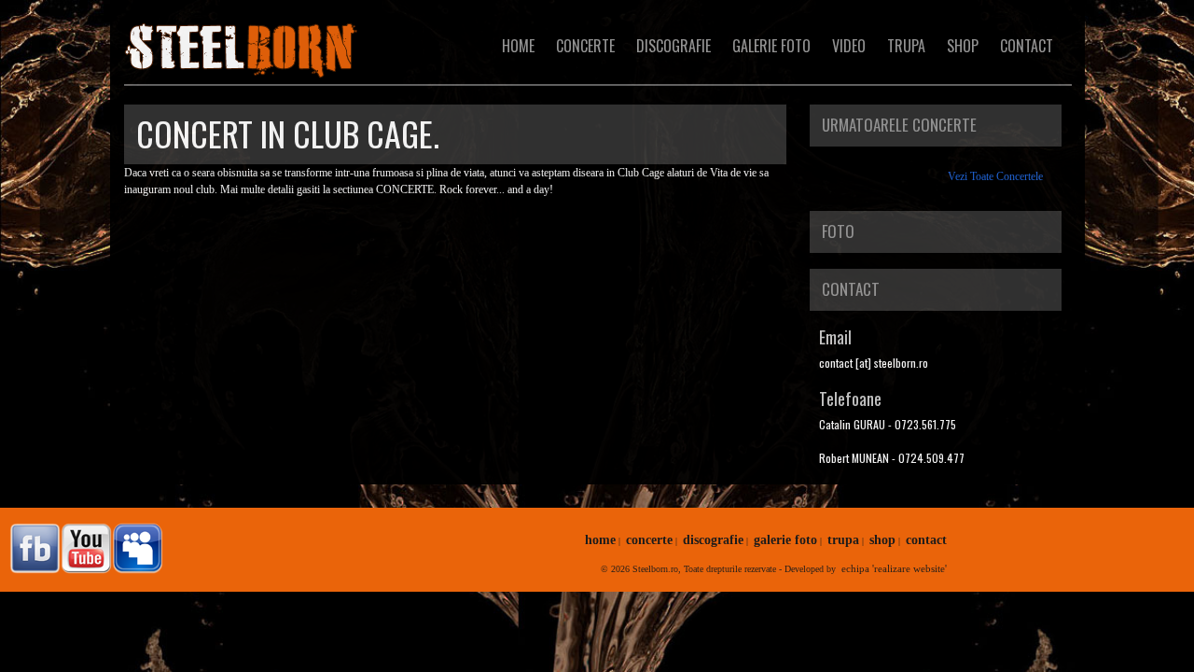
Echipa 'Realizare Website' (894, 568)
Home (518, 46)
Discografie (673, 46)
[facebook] (32, 548)
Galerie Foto (771, 46)
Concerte (585, 46)
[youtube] (84, 548)
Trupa (906, 46)
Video (849, 46)
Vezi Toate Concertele (995, 176)
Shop (963, 46)
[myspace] (135, 548)
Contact (1026, 46)
